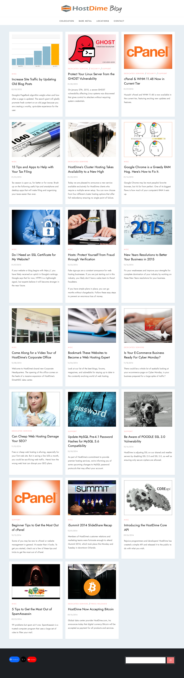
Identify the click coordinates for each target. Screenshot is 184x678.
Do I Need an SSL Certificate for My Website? (34, 257)
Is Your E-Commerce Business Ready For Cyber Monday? (144, 355)
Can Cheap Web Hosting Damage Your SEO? (35, 438)
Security (95, 69)
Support (106, 69)
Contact (119, 21)
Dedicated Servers (78, 69)
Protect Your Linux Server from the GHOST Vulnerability (91, 76)
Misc (14, 74)
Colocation (67, 21)
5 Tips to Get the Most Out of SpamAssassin (32, 611)
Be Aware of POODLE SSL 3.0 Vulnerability (144, 439)
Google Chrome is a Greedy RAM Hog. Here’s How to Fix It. (147, 169)
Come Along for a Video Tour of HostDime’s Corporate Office (34, 355)
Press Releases (99, 604)
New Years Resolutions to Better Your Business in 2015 (145, 257)
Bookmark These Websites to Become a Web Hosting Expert (89, 355)
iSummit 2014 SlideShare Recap (90, 525)
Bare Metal (85, 21)
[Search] (170, 660)
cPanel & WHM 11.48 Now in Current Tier (144, 81)
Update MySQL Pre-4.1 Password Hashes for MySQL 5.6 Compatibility (90, 441)
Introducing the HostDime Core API (145, 527)
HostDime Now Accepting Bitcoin (91, 609)
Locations (103, 21)
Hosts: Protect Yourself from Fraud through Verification (91, 257)
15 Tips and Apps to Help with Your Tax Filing (33, 169)
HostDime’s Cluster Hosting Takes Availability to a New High (91, 169)
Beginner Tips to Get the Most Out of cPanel (35, 527)
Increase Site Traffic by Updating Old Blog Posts (34, 81)
